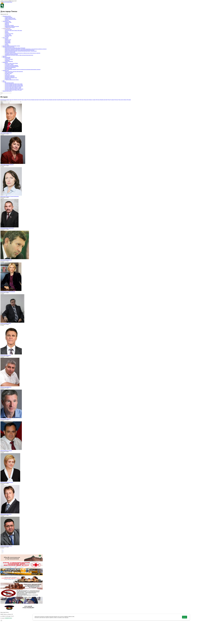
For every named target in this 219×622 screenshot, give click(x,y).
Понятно (184, 617)
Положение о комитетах (9, 75)
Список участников (9, 59)
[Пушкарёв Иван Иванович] (11, 417)
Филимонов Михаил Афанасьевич (7, 228)
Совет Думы (7, 74)
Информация (5, 62)
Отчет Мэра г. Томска (9, 64)
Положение (7, 60)
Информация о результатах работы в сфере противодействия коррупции (19, 55)
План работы (7, 58)
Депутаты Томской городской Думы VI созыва (14, 88)
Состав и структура (6, 28)
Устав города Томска (9, 72)
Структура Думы (8, 29)
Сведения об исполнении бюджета (12, 66)
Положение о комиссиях (10, 76)
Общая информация (9, 61)
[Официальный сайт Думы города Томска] (2, 8)
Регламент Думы (8, 73)
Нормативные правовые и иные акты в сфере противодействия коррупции (19, 49)
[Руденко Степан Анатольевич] (10, 544)
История (4, 81)
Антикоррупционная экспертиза (11, 54)
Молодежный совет (6, 57)
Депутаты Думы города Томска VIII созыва (13, 30)
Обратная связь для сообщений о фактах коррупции (15, 47)
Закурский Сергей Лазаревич (6, 259)
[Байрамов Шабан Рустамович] (11, 449)
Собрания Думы (8, 22)
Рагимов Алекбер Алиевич (5, 323)
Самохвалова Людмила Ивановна (7, 164)
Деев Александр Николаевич (6, 132)
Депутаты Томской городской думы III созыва (14, 85)
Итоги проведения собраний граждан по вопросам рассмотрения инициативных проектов (22, 69)
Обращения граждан (7, 16)
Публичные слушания (9, 25)
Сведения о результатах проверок (11, 65)
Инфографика (7, 42)
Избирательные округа (7, 90)
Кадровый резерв (8, 35)
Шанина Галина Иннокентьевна (6, 482)
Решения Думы (8, 78)
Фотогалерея (7, 40)
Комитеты (7, 23)
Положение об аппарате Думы (11, 77)
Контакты (7, 20)
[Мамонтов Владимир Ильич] (9, 513)
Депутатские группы (9, 33)
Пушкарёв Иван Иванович (5, 418)
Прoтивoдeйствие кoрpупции (8, 46)
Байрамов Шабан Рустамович (6, 450)
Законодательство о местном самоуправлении (14, 71)
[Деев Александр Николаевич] (11, 131)
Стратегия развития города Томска (12, 79)
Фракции (7, 32)
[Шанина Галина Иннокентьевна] (10, 481)
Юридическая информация (10, 67)
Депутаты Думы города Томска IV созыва (13, 86)
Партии (6, 31)
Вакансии (7, 36)
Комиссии (7, 24)
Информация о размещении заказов (12, 26)
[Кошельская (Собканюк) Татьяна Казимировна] (11, 195)
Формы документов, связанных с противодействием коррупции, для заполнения (20, 50)
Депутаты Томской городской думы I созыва (13, 83)
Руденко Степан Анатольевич (6, 545)
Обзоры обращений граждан (10, 19)
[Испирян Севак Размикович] (9, 385)
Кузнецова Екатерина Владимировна (7, 291)
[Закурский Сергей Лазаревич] (14, 258)
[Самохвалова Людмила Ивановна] (12, 163)
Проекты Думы (8, 39)
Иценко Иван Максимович (5, 355)
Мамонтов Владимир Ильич (5, 514)
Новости (6, 38)
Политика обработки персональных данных (11, 45)
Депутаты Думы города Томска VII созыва (13, 89)
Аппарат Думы (8, 34)
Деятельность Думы (6, 21)
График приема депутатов (10, 18)
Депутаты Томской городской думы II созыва (14, 84)
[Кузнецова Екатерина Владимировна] (10, 290)
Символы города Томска (10, 27)
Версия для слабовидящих (7, 1)
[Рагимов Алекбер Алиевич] (12, 322)
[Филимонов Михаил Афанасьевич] (9, 227)
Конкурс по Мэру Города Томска (11, 63)
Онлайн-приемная (8, 17)
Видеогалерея (7, 41)
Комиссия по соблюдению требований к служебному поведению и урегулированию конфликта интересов (25, 48)
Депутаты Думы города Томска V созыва (13, 87)
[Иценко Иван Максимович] (11, 354)
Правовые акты (6, 70)
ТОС (4, 80)
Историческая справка (9, 82)
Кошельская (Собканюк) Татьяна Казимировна (9, 196)
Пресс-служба (5, 37)
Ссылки (6, 43)
